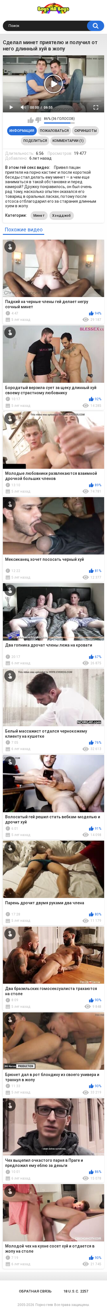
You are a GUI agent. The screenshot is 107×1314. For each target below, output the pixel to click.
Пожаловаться (54, 131)
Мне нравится (31, 120)
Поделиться (35, 141)
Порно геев (44, 1305)
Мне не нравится (38, 120)
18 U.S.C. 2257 (75, 1291)
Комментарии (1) (68, 141)
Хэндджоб (61, 216)
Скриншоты (85, 131)
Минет (39, 216)
